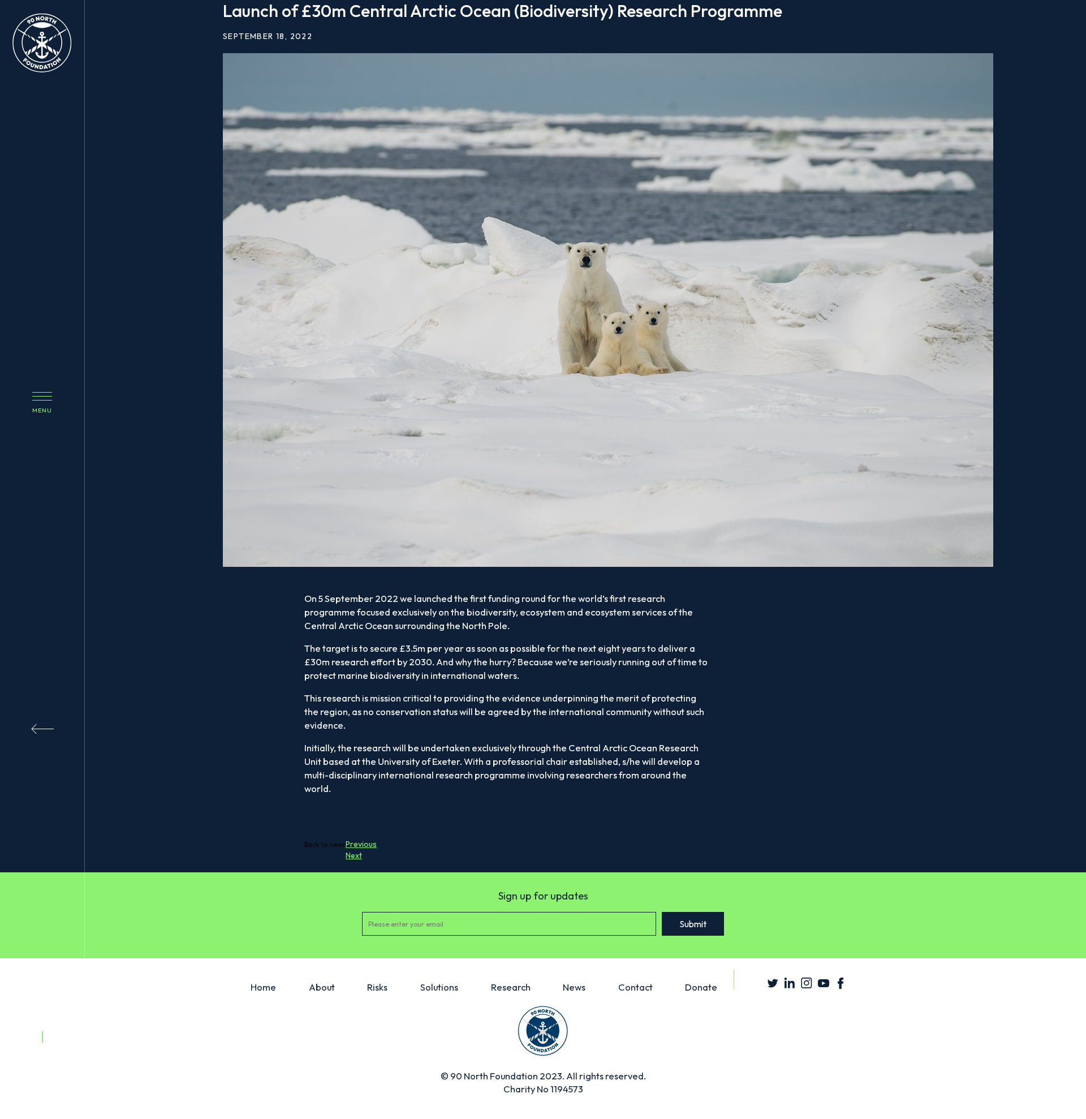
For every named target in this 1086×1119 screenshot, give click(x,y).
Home (263, 987)
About (322, 987)
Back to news (325, 844)
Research (511, 987)
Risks (377, 987)
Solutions (439, 987)
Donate (701, 987)
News (574, 987)
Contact (635, 987)
